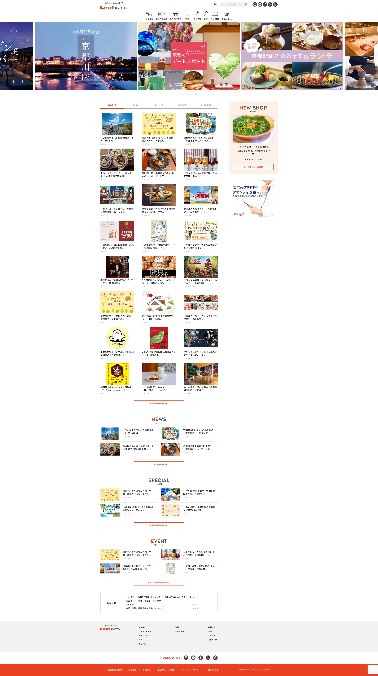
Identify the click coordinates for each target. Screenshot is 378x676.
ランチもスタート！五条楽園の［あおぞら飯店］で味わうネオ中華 (253, 150)
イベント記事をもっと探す (159, 582)
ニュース (159, 104)
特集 (135, 104)
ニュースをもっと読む (159, 464)
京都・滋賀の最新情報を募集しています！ (145, 608)
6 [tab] (195, 94)
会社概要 (132, 669)
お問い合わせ (212, 669)
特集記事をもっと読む (159, 525)
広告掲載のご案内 (114, 669)
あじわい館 (205, 104)
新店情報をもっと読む (253, 166)
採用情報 (146, 669)
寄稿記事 (182, 104)
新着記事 (112, 104)
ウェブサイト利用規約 (166, 669)
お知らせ (130, 604)
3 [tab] (187, 94)
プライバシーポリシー (191, 669)
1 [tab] (182, 94)
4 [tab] (190, 94)
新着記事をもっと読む (159, 403)
